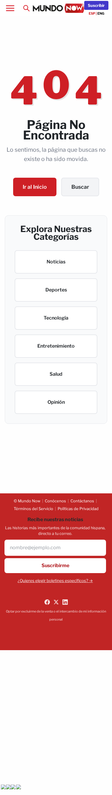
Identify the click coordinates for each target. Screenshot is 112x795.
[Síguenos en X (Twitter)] (56, 602)
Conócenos (55, 500)
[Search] (26, 8)
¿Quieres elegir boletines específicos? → (55, 580)
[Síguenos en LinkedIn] (65, 602)
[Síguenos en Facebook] (47, 602)
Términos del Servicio (33, 508)
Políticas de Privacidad (78, 508)
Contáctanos (82, 500)
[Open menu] (10, 8)
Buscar (80, 187)
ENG (100, 13)
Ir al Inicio (35, 187)
